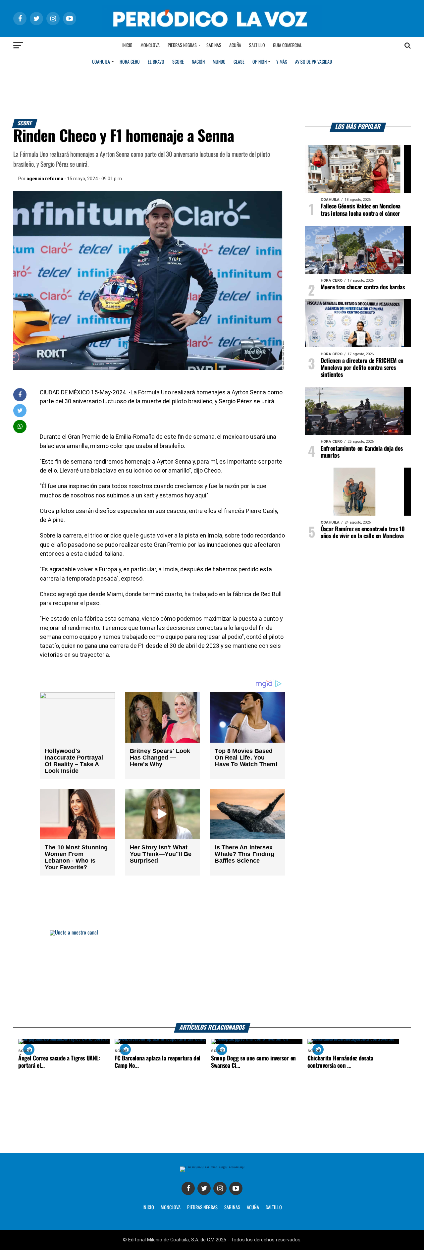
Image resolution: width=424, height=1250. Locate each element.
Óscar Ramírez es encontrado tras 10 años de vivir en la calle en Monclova (363, 533)
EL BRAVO (156, 62)
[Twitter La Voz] (204, 1188)
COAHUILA (101, 62)
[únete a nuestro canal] (212, 976)
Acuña (235, 45)
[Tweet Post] (20, 410)
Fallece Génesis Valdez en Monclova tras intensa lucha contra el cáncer (360, 210)
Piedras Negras (182, 45)
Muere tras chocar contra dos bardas (363, 287)
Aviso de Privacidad (313, 62)
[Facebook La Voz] (188, 1188)
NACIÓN (198, 62)
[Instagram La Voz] (220, 1188)
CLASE (239, 62)
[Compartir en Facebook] (20, 394)
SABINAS (232, 1207)
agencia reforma (44, 178)
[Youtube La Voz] (235, 1188)
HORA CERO (130, 62)
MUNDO (219, 62)
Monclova (150, 45)
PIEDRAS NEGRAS (202, 1207)
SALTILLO (274, 1207)
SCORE (178, 62)
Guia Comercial (287, 45)
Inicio (127, 45)
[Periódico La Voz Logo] (212, 30)
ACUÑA (253, 1207)
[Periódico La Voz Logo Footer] (212, 1166)
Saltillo (257, 45)
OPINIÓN (259, 62)
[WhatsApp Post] (20, 426)
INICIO (148, 1207)
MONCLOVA (171, 1207)
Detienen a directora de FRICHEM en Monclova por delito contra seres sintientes (362, 368)
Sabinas (213, 45)
